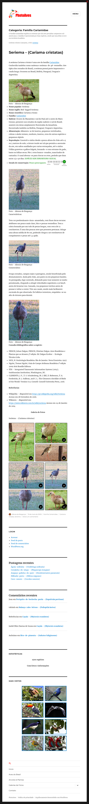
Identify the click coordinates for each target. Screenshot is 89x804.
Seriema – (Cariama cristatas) (36, 52)
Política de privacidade (25, 797)
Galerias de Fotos (16, 785)
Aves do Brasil (15, 774)
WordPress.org (17, 546)
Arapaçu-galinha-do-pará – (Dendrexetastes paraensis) (35, 573)
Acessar (14, 537)
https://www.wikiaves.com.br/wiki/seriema (27, 403)
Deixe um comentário (30, 517)
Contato (12, 790)
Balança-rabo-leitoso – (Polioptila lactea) (37, 607)
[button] (87, 2)
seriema (35, 43)
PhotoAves (12, 797)
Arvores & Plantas (16, 780)
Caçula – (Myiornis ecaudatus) (35, 617)
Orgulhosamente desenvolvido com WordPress (51, 797)
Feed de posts (17, 540)
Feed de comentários (20, 543)
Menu (76, 14)
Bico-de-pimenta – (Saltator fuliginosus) (38, 635)
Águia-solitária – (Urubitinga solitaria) (28, 567)
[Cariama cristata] (38, 90)
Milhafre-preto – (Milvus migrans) (26, 576)
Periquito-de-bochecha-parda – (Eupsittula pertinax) (40, 599)
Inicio (11, 769)
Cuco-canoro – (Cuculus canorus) (25, 579)
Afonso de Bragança (19, 514)
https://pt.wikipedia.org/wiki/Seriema (48, 394)
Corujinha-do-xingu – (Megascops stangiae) (30, 570)
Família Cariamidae (51, 514)
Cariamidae (54, 62)
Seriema (18, 517)
